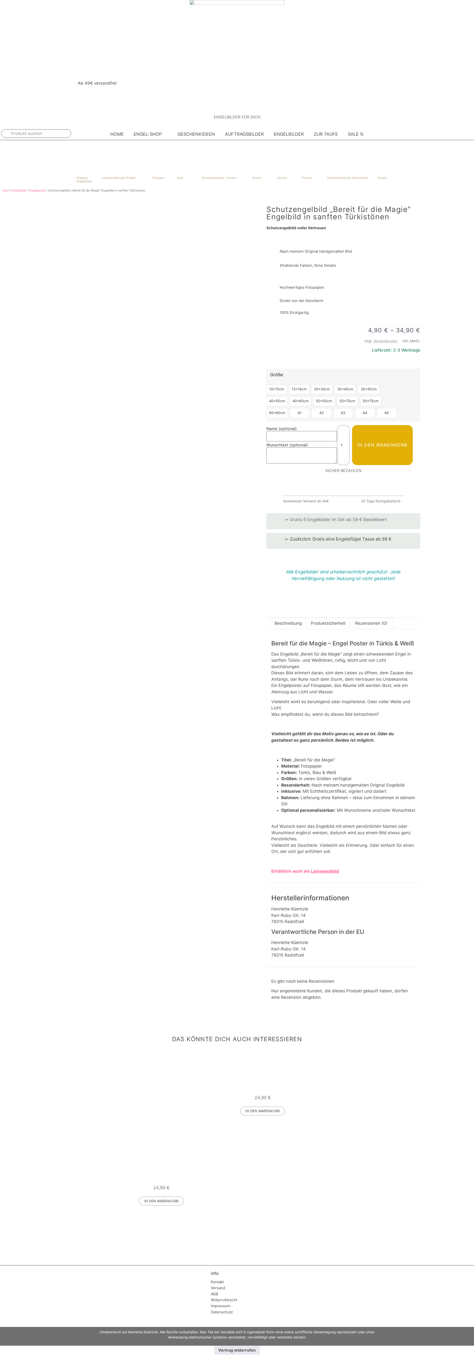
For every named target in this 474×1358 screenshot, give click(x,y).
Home (117, 134)
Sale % (356, 134)
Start (5, 190)
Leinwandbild (325, 871)
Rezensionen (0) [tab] (371, 623)
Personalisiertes (213, 178)
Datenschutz (222, 1312)
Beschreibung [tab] (288, 623)
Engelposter (37, 190)
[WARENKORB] (463, 133)
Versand (218, 1287)
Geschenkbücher (339, 178)
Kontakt (217, 1282)
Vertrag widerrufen (237, 1350)
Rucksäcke (360, 178)
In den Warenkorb (382, 445)
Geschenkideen (196, 134)
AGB (214, 1294)
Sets (180, 178)
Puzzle (307, 178)
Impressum (220, 1305)
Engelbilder (289, 134)
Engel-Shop (148, 134)
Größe (276, 375)
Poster (131, 178)
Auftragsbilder (244, 134)
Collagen (158, 178)
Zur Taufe (326, 134)
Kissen (256, 178)
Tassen (382, 178)
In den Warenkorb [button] (262, 1111)
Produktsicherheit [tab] (328, 623)
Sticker (282, 178)
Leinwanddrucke (114, 178)
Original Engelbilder (85, 179)
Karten (231, 178)
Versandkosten (385, 341)
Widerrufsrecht (224, 1300)
